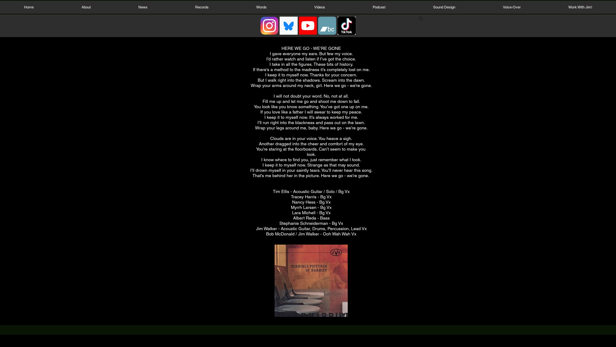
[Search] (421, 18)
